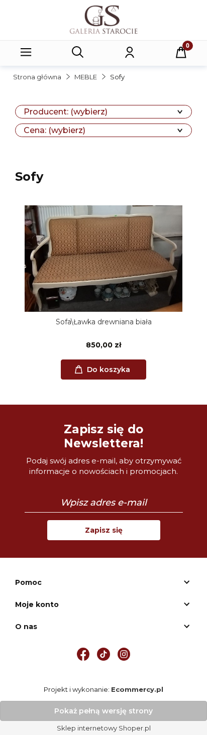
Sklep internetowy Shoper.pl (104, 728)
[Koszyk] (181, 52)
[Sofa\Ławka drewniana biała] (103, 258)
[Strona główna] (103, 19)
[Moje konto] (129, 52)
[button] (26, 52)
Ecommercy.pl (137, 689)
